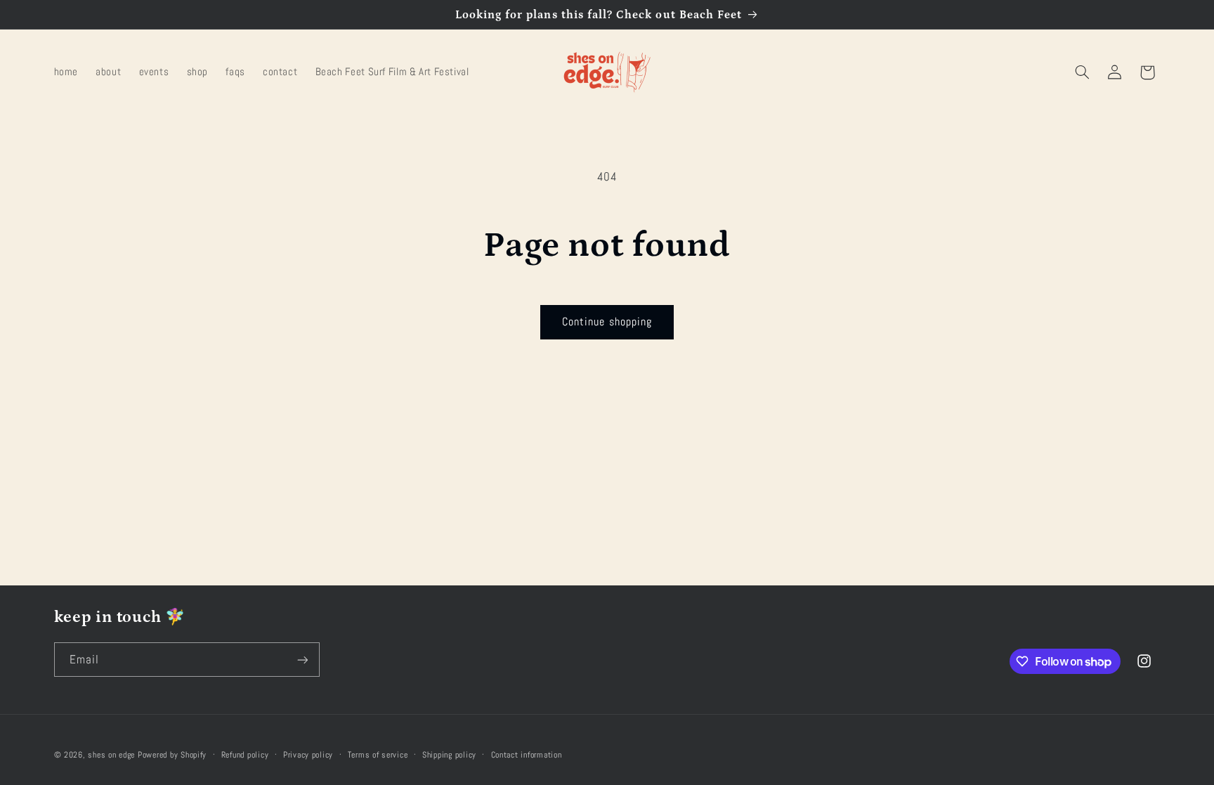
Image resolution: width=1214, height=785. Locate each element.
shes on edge (111, 755)
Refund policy (245, 755)
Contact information (526, 755)
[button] (1082, 72)
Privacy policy (308, 755)
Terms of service (378, 755)
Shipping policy (449, 755)
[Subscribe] (302, 659)
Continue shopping (607, 322)
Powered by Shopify (172, 755)
